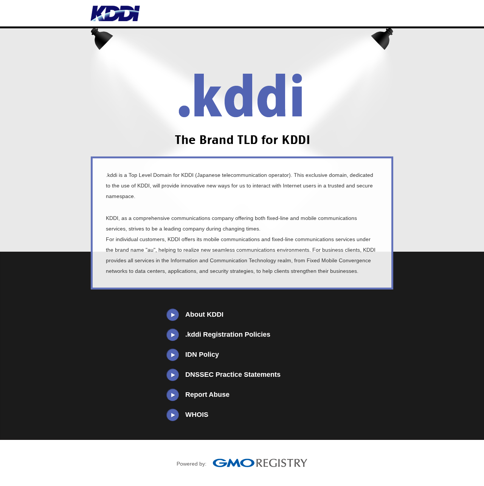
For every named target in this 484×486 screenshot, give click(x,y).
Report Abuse (207, 394)
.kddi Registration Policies (227, 334)
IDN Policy (202, 354)
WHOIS (196, 414)
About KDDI (204, 314)
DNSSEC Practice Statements (233, 374)
